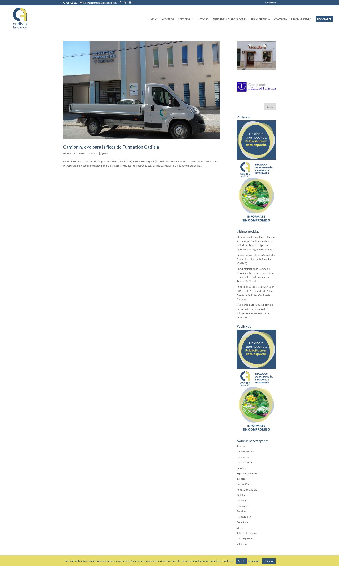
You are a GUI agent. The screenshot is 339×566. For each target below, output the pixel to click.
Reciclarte (242, 505)
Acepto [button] (241, 561)
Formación (243, 484)
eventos (241, 478)
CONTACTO (280, 19)
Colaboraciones (245, 451)
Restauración (244, 516)
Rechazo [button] (268, 561)
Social (240, 527)
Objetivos (242, 495)
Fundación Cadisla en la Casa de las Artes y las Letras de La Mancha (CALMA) (256, 259)
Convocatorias (245, 462)
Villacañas (242, 543)
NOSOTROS (167, 19)
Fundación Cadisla (76, 153)
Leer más (253, 560)
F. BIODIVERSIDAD (301, 19)
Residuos (242, 511)
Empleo (241, 467)
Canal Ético (270, 3)
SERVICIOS (184, 19)
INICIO (153, 19)
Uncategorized (245, 538)
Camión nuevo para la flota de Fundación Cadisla (111, 147)
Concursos (243, 456)
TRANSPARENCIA (260, 19)
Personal (241, 500)
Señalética (242, 522)
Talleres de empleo (247, 532)
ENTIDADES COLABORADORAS (229, 19)
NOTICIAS (203, 19)
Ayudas (104, 153)
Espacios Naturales (247, 473)
